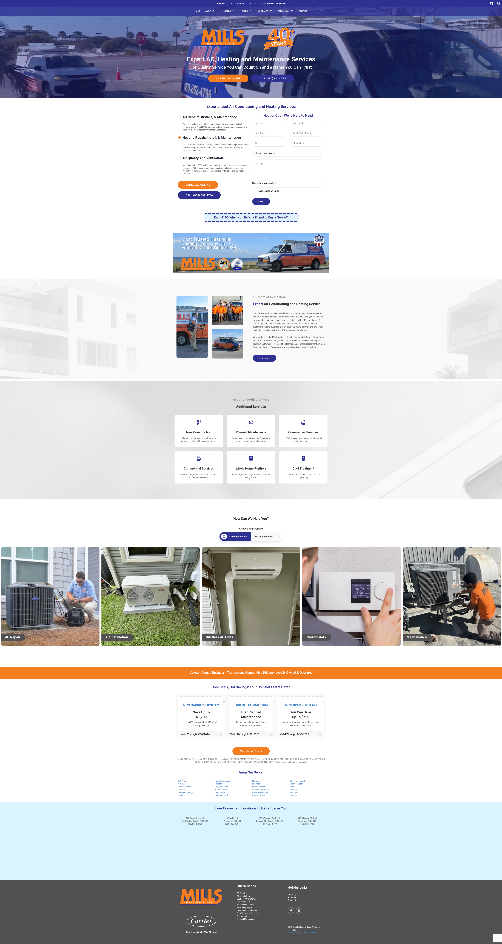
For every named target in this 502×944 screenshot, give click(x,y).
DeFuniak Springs (185, 792)
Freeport (218, 784)
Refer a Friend (237, 3)
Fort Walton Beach (223, 781)
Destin (180, 795)
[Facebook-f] (291, 910)
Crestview (182, 789)
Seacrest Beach (296, 784)
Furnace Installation (245, 904)
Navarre (255, 781)
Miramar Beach (221, 795)
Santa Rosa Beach (297, 781)
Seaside (293, 787)
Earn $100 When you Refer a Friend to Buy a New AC (251, 217)
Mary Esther (220, 792)
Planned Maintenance (246, 919)
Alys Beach (182, 784)
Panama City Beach (260, 789)
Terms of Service (308, 933)
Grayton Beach (221, 787)
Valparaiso (294, 792)
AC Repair (241, 893)
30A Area (182, 781)
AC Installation (243, 896)
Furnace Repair (243, 902)
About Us (209, 11)
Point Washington (260, 792)
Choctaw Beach (184, 787)
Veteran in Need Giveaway (274, 3)
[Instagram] (299, 910)
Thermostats (242, 916)
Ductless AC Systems (246, 899)
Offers (253, 3)
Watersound (295, 795)
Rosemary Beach (259, 795)
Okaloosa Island (259, 787)
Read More (264, 358)
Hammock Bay (221, 789)
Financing (220, 3)
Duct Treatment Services (247, 913)
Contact (303, 11)
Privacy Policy (294, 933)
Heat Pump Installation (247, 910)
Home (197, 11)
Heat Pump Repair (244, 907)
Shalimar (293, 789)
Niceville (256, 784)
